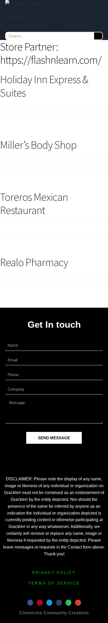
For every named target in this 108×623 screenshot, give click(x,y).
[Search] (98, 35)
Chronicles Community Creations (54, 613)
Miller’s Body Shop (38, 145)
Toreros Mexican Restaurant (34, 203)
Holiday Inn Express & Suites (44, 85)
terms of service (54, 583)
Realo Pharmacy (34, 262)
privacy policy (54, 572)
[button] (54, 25)
